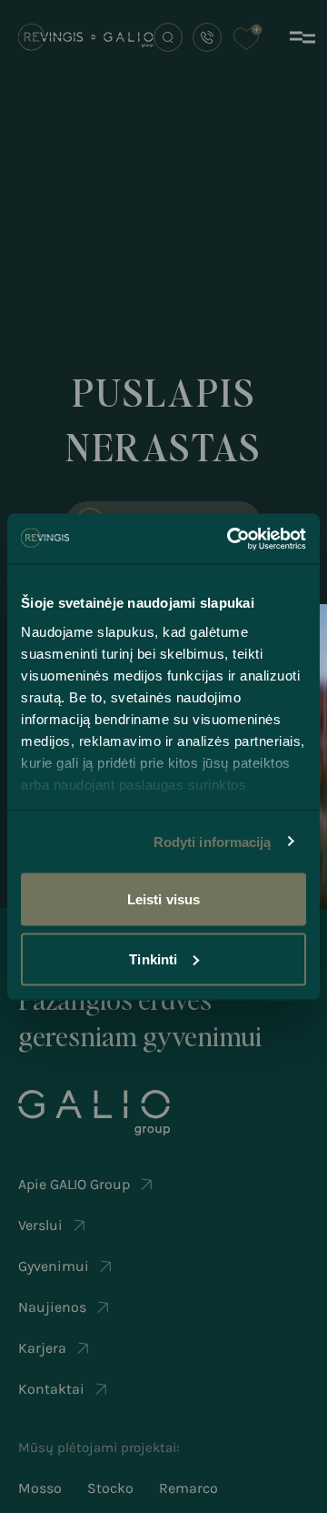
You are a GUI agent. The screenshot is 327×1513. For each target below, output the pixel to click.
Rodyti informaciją (213, 841)
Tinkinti (153, 958)
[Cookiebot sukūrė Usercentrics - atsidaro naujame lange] (230, 538)
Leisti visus (163, 899)
